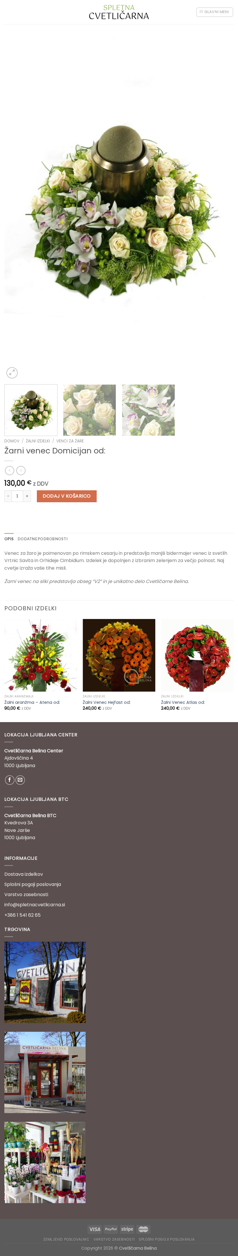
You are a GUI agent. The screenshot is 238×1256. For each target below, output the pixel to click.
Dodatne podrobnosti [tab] (43, 539)
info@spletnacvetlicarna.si (34, 904)
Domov (11, 441)
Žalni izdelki (38, 441)
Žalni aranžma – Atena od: (32, 702)
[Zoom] (12, 372)
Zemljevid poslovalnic (66, 1239)
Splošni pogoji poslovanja (32, 884)
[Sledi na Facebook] (10, 780)
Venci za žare (70, 441)
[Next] (222, 207)
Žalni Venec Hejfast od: (107, 702)
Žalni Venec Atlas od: (183, 702)
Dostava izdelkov (23, 874)
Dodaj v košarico (67, 496)
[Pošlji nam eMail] (20, 780)
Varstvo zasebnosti (26, 894)
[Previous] (16, 207)
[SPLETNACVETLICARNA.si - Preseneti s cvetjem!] (119, 12)
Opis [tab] (9, 539)
